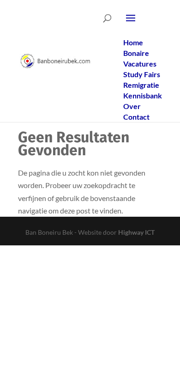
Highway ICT (136, 232)
